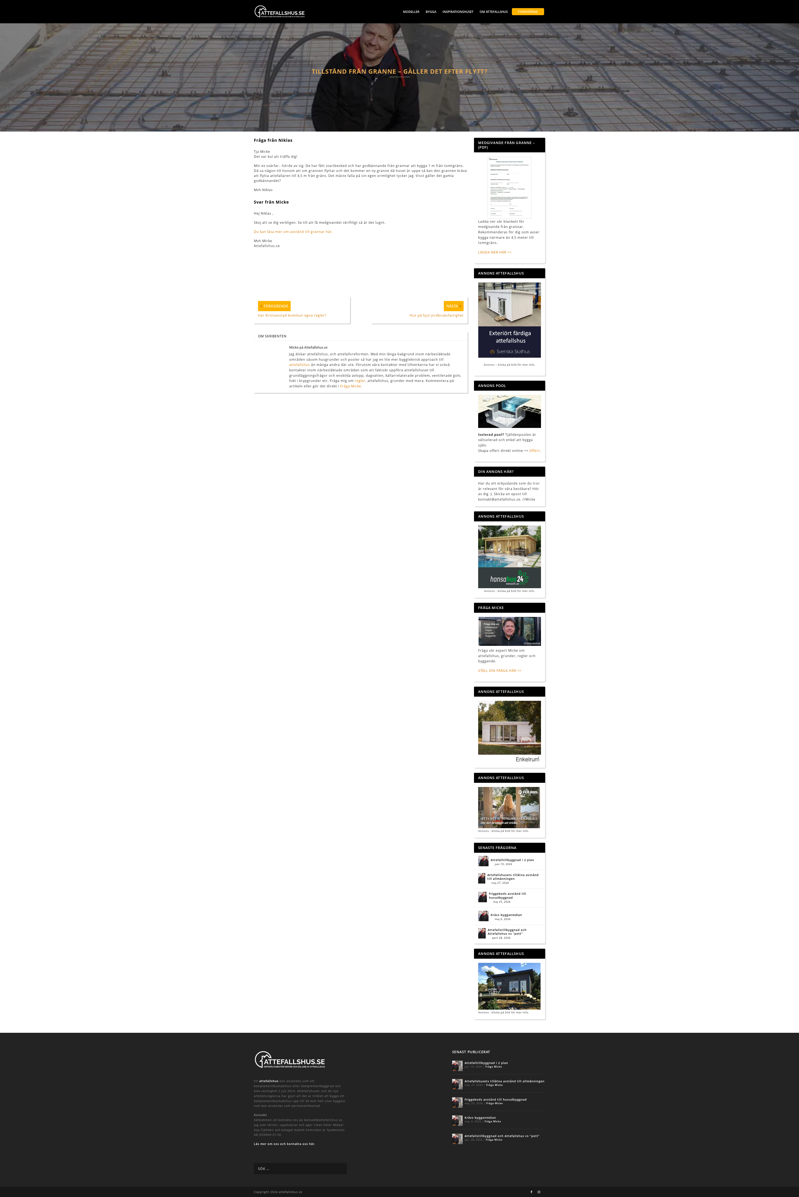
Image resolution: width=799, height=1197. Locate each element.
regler (360, 380)
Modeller (411, 12)
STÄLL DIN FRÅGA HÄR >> (499, 670)
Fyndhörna (528, 12)
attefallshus (299, 364)
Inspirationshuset (458, 12)
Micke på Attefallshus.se (308, 347)
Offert (534, 450)
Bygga (431, 12)
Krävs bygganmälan (506, 915)
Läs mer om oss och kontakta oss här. (284, 1144)
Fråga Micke (350, 386)
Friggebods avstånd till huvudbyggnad (507, 895)
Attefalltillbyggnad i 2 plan (512, 860)
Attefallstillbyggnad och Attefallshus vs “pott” (507, 932)
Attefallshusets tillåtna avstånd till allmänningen (513, 877)
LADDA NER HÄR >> (495, 252)
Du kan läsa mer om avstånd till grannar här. (293, 231)
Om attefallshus (494, 12)
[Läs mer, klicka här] (509, 732)
